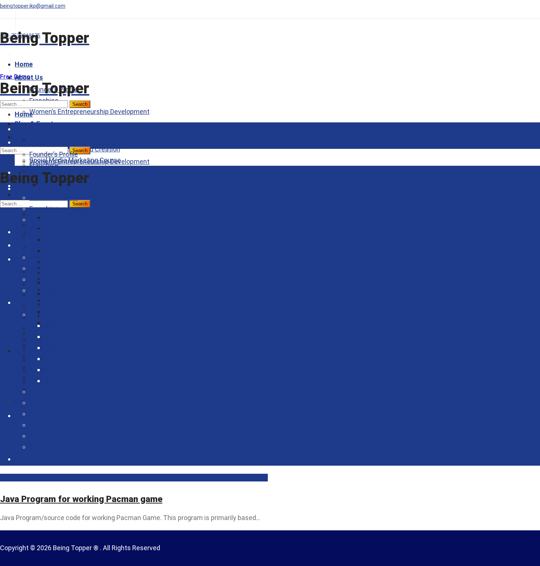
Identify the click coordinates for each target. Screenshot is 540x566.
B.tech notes (38, 477)
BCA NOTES (75, 477)
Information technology (127, 477)
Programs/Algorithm (237, 477)
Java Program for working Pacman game (81, 499)
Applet (9, 477)
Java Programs (184, 477)
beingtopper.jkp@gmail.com (32, 6)
